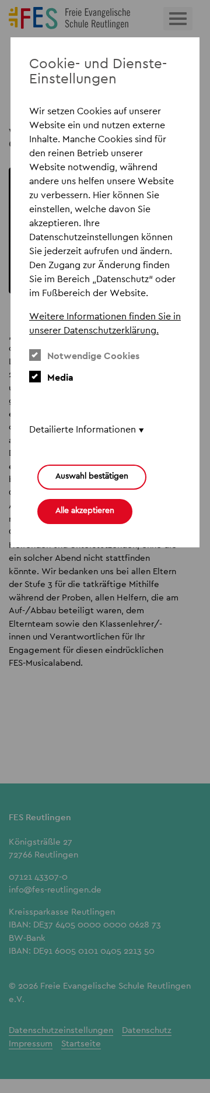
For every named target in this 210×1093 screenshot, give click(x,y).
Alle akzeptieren (84, 510)
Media (60, 377)
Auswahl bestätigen (91, 475)
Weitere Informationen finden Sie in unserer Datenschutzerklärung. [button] (105, 323)
